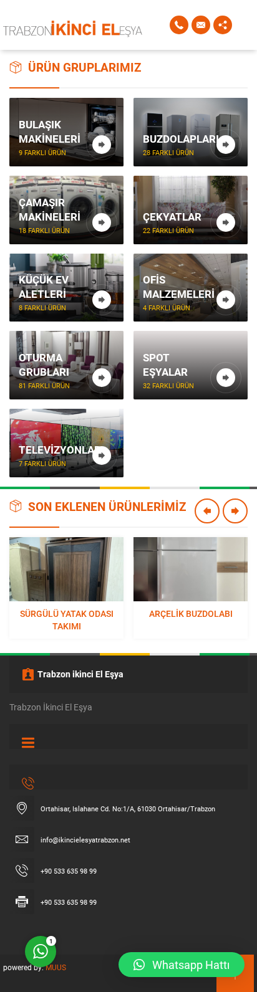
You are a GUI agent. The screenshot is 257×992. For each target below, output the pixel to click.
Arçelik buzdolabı (191, 613)
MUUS (56, 967)
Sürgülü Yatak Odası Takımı (67, 620)
